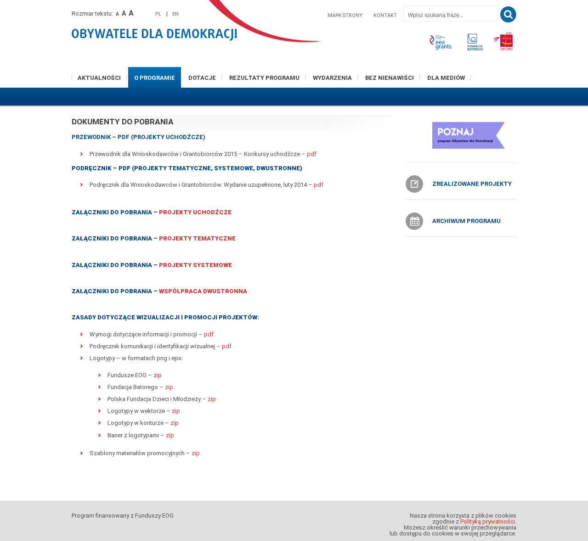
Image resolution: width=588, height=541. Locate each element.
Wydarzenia (332, 77)
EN (175, 14)
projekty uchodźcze (195, 212)
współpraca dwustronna (203, 291)
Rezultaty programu (264, 77)
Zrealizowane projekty (472, 183)
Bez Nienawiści (389, 77)
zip (157, 375)
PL (158, 14)
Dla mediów (446, 77)
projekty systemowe (195, 265)
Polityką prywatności (487, 521)
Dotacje (202, 77)
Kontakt (385, 15)
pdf (312, 154)
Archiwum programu (466, 221)
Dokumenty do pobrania (123, 121)
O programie (154, 77)
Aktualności (99, 77)
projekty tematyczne (197, 238)
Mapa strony (345, 15)
